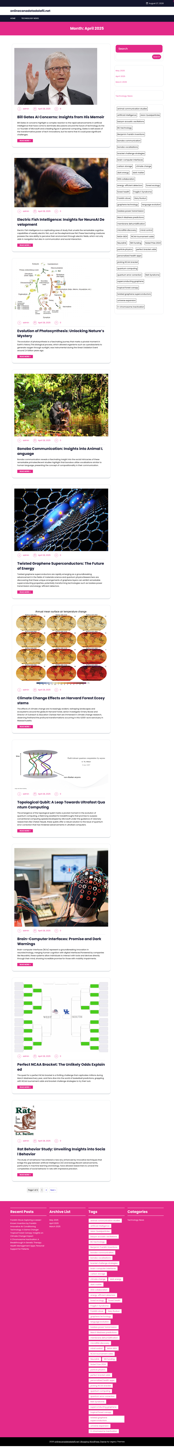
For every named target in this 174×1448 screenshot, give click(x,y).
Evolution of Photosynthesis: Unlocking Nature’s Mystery (60, 333)
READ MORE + (25, 140)
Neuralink (121, 243)
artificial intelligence (126, 115)
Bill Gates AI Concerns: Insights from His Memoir (60, 117)
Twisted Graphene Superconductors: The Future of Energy (60, 566)
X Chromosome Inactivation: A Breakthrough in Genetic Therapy (25, 1241)
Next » (53, 1190)
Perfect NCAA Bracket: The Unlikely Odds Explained (61, 1067)
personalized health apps (129, 255)
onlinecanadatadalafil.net (30, 11)
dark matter (138, 172)
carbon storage (124, 166)
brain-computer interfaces (130, 159)
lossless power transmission (130, 211)
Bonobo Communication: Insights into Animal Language (60, 451)
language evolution (151, 204)
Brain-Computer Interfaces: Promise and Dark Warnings (59, 941)
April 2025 (120, 76)
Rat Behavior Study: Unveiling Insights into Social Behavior (61, 1152)
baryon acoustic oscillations (130, 121)
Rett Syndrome (152, 275)
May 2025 (120, 70)
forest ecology (153, 185)
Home (12, 18)
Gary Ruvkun (140, 198)
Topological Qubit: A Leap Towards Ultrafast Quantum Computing (61, 805)
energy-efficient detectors (129, 185)
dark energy (123, 172)
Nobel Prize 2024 (153, 243)
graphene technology (127, 204)
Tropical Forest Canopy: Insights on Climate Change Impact (26, 1234)
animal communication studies (132, 108)
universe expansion (126, 300)
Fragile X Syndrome (142, 191)
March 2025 (121, 82)
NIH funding (135, 243)
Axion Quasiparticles (150, 115)
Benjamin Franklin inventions (130, 134)
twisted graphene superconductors (134, 294)
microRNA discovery (126, 230)
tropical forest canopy (127, 287)
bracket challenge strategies (131, 153)
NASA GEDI (122, 236)
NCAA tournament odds (142, 236)
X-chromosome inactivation (130, 306)
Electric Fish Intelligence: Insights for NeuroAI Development (60, 222)
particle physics (124, 249)
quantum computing (127, 268)
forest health (123, 191)
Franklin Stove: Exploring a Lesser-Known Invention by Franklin (26, 1222)
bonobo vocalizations (127, 147)
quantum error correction (129, 275)
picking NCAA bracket (127, 262)
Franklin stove (123, 198)
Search (123, 49)
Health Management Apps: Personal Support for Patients (27, 1247)
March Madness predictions (130, 217)
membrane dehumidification (131, 223)
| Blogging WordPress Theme (93, 1441)
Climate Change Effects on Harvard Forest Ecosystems (61, 701)
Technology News (30, 18)
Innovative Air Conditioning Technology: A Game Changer (24, 1228)
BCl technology (124, 128)
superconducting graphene (130, 281)
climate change (143, 166)
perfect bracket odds (146, 249)
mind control (146, 230)
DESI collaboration (125, 179)
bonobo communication (129, 140)
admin (26, 108)
